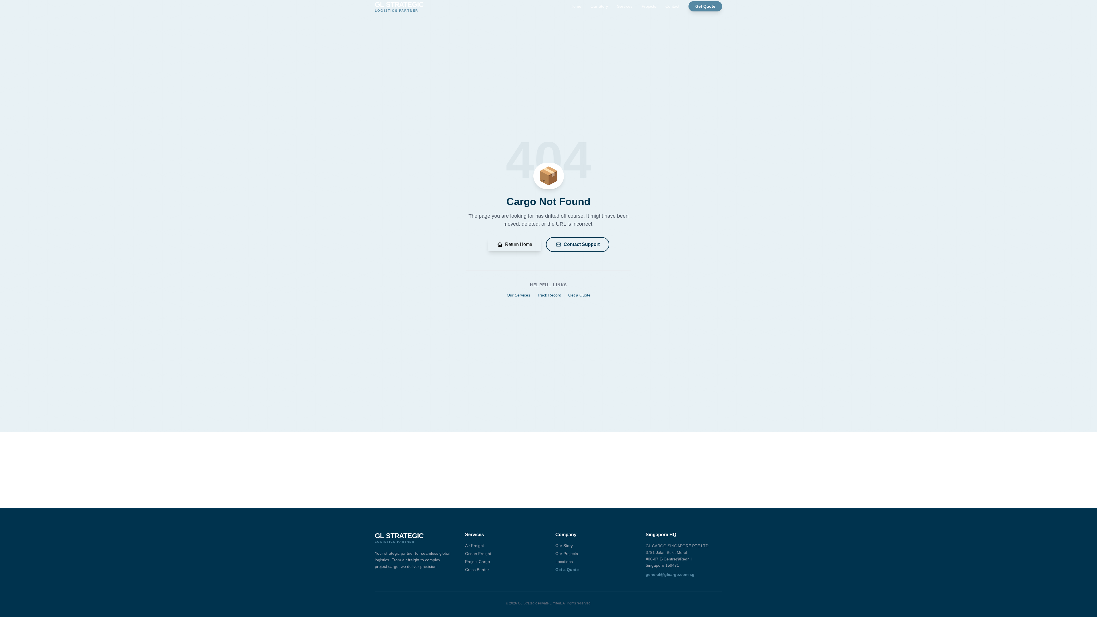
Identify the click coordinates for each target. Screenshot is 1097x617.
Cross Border (477, 569)
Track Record (549, 295)
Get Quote (705, 6)
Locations (564, 561)
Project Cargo (477, 561)
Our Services (518, 295)
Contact (672, 6)
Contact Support (582, 244)
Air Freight (474, 545)
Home (575, 6)
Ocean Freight (478, 553)
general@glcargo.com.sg (670, 574)
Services (624, 6)
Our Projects (566, 553)
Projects (649, 6)
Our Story (599, 6)
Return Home (518, 244)
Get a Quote (579, 295)
